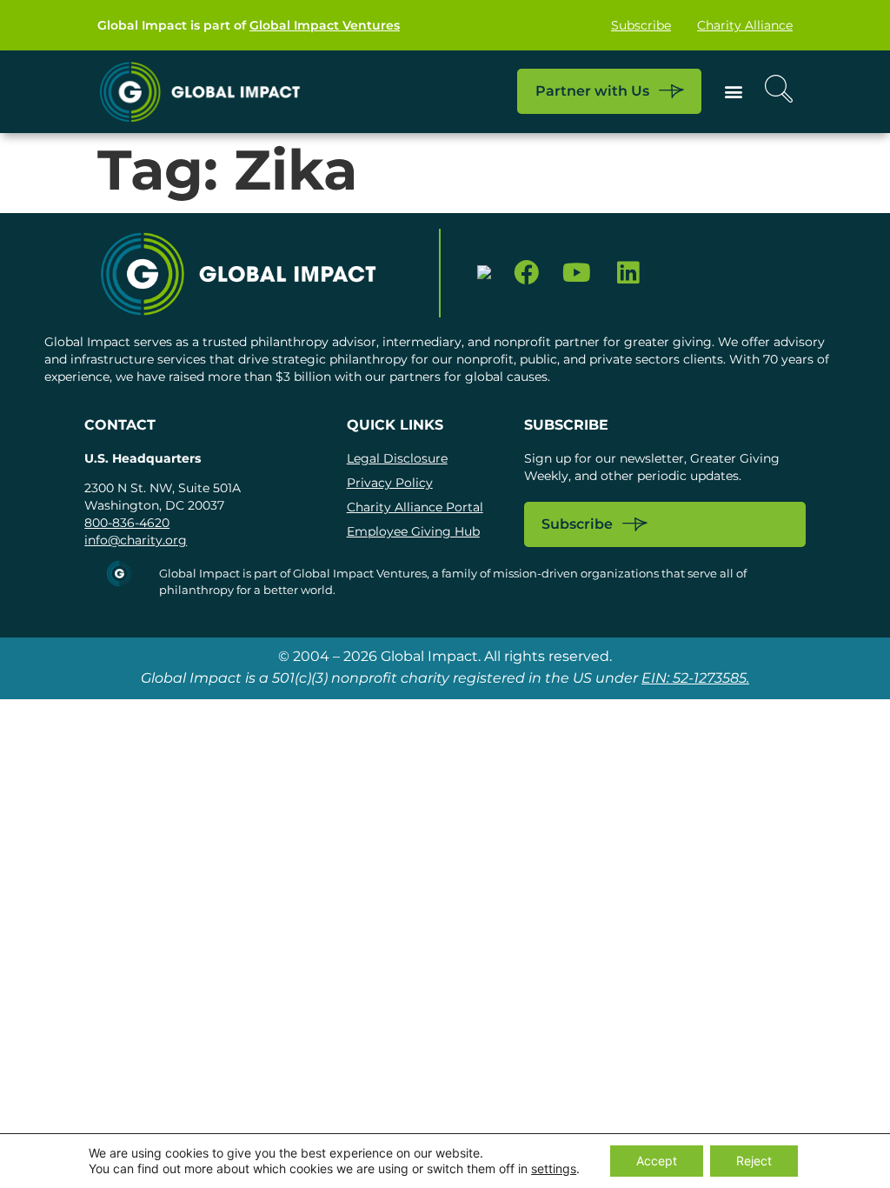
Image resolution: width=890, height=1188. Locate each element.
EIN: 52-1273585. (695, 678)
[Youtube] (576, 273)
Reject (754, 1160)
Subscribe (641, 25)
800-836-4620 (126, 523)
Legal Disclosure (397, 458)
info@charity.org (135, 540)
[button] (733, 91)
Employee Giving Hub (413, 531)
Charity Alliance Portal (415, 507)
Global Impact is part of (248, 25)
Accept (656, 1160)
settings (553, 1168)
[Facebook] (526, 273)
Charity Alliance (745, 25)
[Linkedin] (628, 273)
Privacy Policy (390, 483)
